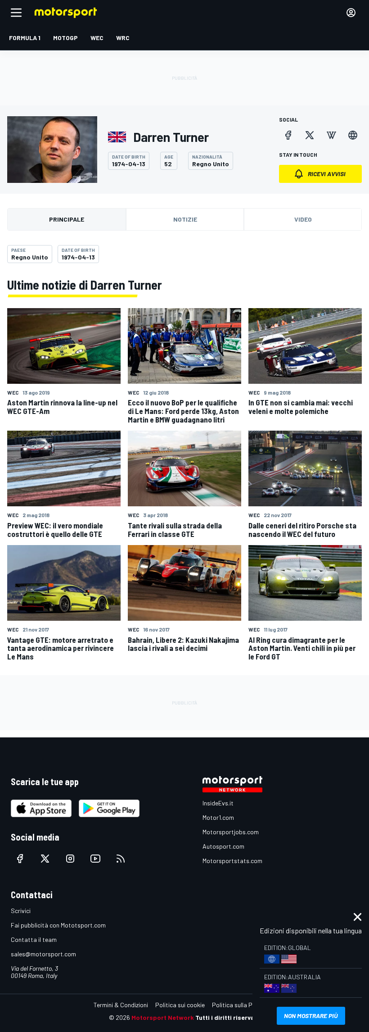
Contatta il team (34, 939)
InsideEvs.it (218, 803)
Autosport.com (223, 846)
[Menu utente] (351, 13)
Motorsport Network (162, 1017)
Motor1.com (218, 817)
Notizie (185, 219)
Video (303, 219)
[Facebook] (288, 135)
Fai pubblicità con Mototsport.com (58, 925)
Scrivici (21, 910)
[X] (310, 135)
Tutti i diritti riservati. (228, 1017)
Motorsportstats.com (232, 860)
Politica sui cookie (180, 1005)
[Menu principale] (16, 12)
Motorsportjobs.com (230, 832)
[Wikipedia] (331, 135)
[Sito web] (353, 135)
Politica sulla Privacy (240, 1005)
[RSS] (121, 859)
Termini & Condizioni (121, 1005)
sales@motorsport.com (43, 954)
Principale (66, 219)
